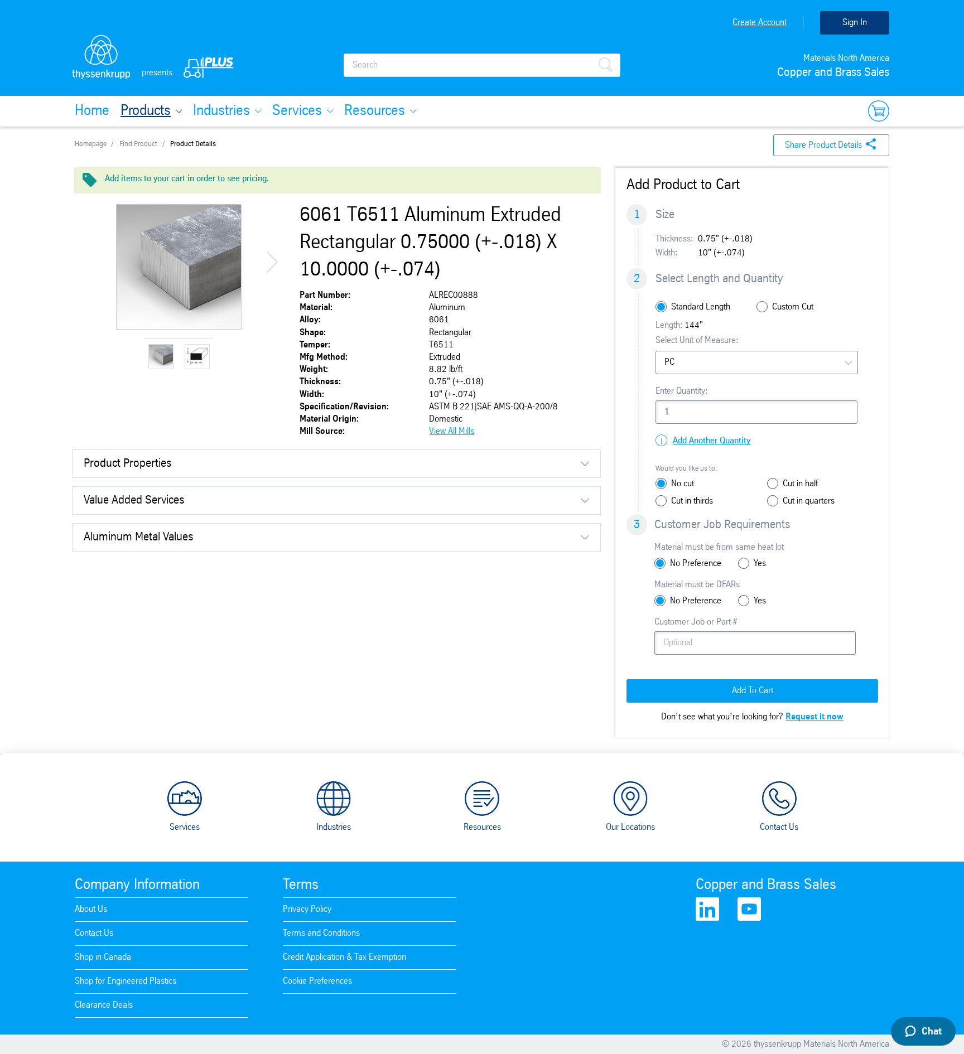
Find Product (138, 144)
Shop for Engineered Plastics (125, 981)
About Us (91, 909)
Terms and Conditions (321, 933)
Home (92, 111)
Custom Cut (792, 307)
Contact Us (779, 827)
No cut (682, 484)
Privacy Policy (307, 909)
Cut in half (800, 484)
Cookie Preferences (317, 981)
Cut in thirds (692, 501)
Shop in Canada (103, 957)
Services (297, 111)
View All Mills (451, 431)
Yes (760, 563)
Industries (221, 111)
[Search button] (605, 64)
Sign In (854, 22)
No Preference (695, 563)
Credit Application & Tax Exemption (344, 957)
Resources (374, 111)
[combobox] (756, 362)
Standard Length (700, 307)
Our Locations (630, 827)
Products (145, 111)
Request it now (814, 717)
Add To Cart (752, 690)
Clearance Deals (104, 1005)
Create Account (759, 22)
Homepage (91, 144)
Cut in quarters (809, 501)
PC (669, 362)
